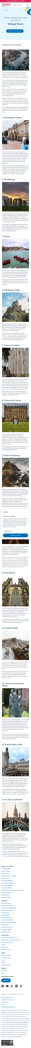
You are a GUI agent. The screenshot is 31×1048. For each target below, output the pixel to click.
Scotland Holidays (6, 892)
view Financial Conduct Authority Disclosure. (17, 1022)
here (6, 163)
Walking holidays (6, 932)
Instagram (14, 853)
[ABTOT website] (15, 1043)
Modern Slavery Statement (8, 1007)
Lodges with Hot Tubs (7, 927)
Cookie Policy (10, 524)
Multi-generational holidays (8, 922)
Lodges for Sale (5, 949)
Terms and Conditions (7, 997)
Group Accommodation (7, 920)
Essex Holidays (5, 878)
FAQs (2, 973)
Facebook (6, 853)
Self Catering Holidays (7, 910)
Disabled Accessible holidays (9, 908)
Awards (3, 962)
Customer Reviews (6, 965)
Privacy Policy (5, 1002)
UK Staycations (5, 913)
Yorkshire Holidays (6, 897)
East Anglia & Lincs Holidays (8, 876)
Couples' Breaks (5, 915)
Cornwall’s (8, 270)
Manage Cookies (8, 531)
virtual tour (10, 841)
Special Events (5, 924)
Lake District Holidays (7, 885)
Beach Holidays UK (6, 903)
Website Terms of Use (7, 1000)
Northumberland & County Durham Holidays (13, 890)
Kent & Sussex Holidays (7, 883)
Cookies (3, 1004)
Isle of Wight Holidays (7, 880)
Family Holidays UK (6, 917)
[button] (27, 5)
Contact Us (4, 970)
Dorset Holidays (5, 873)
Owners (3, 945)
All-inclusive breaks (6, 929)
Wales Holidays (5, 895)
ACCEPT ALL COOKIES (15, 535)
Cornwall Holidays (6, 868)
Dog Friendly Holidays (7, 905)
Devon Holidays (5, 871)
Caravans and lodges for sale (9, 937)
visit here (22, 229)
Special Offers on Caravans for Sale (10, 940)
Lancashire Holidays (6, 888)
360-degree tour (8, 389)
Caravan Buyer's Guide (7, 942)
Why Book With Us (6, 955)
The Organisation (6, 957)
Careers (3, 960)
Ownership (4, 947)
